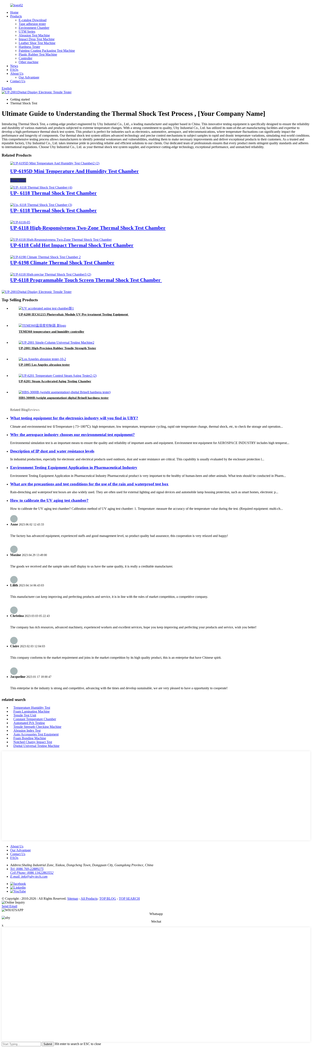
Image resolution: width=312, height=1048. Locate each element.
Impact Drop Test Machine (37, 39)
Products (16, 16)
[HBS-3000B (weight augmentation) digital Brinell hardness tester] (65, 392)
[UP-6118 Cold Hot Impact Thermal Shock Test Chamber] (61, 239)
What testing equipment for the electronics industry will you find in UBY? (74, 418)
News (14, 66)
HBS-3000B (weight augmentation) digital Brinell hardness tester (64, 397)
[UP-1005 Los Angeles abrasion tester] (42, 359)
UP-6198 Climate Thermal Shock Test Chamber (62, 262)
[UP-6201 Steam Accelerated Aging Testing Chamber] (58, 375)
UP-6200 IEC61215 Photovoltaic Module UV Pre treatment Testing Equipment (74, 314)
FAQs (14, 69)
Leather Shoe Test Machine (37, 43)
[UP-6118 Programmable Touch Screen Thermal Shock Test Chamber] (50, 274)
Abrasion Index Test (27, 730)
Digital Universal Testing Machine (36, 746)
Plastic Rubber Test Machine (38, 54)
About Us (16, 73)
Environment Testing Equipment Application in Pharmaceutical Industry (73, 467)
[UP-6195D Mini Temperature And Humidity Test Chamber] (54, 163)
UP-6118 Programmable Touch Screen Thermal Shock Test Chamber (86, 280)
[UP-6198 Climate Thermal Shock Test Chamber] (45, 257)
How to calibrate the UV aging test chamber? (49, 500)
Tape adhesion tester (32, 24)
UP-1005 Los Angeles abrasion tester (44, 364)
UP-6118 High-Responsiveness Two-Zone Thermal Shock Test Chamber (88, 228)
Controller (25, 58)
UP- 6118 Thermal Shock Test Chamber (53, 193)
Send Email (9, 906)
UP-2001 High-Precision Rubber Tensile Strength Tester (57, 348)
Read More (18, 180)
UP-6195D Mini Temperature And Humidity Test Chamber (74, 171)
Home (14, 12)
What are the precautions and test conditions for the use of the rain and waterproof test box (89, 484)
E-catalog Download (32, 20)
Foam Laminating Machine (31, 711)
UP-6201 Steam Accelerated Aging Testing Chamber (55, 381)
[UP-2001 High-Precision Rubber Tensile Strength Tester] (56, 342)
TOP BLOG (107, 898)
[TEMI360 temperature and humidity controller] (42, 325)
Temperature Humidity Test (31, 707)
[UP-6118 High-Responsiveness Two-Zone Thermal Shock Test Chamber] (20, 222)
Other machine (28, 62)
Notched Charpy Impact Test (32, 742)
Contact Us (17, 81)
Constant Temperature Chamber (34, 719)
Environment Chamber (34, 27)
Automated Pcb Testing (29, 723)
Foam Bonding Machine (29, 738)
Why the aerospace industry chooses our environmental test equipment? (72, 434)
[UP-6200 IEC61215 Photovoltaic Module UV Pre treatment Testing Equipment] (46, 308)
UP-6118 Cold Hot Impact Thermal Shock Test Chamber (72, 245)
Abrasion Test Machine (34, 35)
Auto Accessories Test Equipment (36, 734)
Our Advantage (29, 77)
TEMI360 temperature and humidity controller (51, 331)
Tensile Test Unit (24, 715)
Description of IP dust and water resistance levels (52, 451)
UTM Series (27, 31)
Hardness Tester (29, 47)
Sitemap (72, 898)
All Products (89, 898)
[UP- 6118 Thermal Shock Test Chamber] (41, 187)
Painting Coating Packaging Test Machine (47, 50)
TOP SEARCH (129, 898)
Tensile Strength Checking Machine (37, 727)
